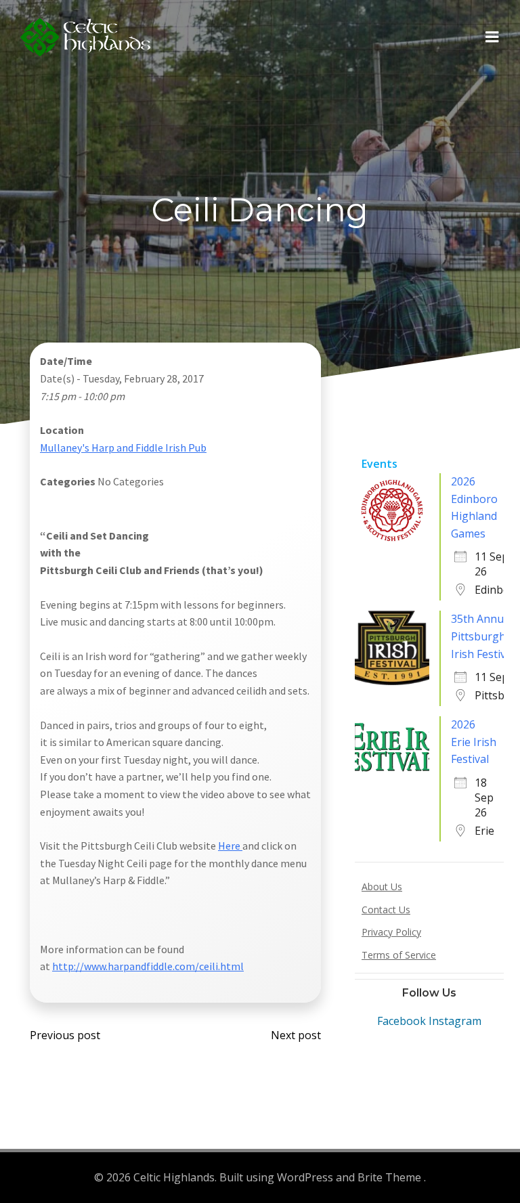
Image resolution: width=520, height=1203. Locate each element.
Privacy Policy (391, 931)
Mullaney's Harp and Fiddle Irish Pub (123, 447)
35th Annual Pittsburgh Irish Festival (483, 636)
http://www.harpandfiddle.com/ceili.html (148, 966)
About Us (382, 886)
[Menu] (492, 37)
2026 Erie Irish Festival (473, 741)
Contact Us (386, 909)
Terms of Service (399, 954)
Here (230, 845)
